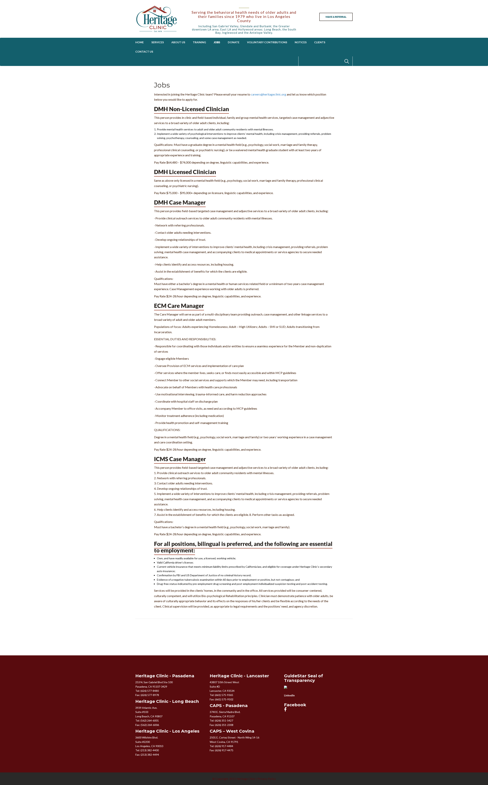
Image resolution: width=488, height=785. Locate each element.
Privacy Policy (267, 778)
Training (199, 42)
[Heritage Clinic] (160, 19)
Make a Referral (336, 17)
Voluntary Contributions (267, 42)
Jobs (217, 42)
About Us (178, 42)
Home (139, 42)
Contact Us (144, 51)
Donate (233, 42)
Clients (319, 42)
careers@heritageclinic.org (268, 94)
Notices (301, 42)
